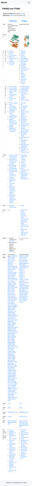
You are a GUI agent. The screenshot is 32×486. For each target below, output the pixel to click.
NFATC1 (10, 336)
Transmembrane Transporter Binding (13, 95)
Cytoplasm (11, 52)
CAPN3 (13, 269)
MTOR (13, 330)
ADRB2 (13, 257)
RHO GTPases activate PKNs (12, 166)
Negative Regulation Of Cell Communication (13, 468)
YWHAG (10, 399)
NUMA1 (13, 341)
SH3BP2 (14, 370)
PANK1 (14, 342)
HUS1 (13, 309)
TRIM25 (9, 387)
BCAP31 (10, 268)
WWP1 (13, 397)
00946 (20, 408)
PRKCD (25, 294)
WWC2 (9, 397)
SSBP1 (13, 379)
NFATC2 (14, 336)
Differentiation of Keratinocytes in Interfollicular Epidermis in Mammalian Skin (25, 176)
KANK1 (13, 312)
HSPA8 (14, 308)
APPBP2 (21, 257)
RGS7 (9, 363)
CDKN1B (14, 278)
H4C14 (9, 303)
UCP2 (9, 393)
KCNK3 (14, 314)
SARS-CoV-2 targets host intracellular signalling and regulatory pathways (12, 198)
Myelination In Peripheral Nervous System (25, 122)
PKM (9, 354)
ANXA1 (14, 260)
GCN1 (9, 302)
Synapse (11, 61)
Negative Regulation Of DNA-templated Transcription (12, 129)
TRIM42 (9, 388)
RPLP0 (9, 367)
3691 (20, 403)
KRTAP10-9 (22, 274)
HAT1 (9, 305)
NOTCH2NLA (22, 291)
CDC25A (15, 272)
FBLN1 (15, 297)
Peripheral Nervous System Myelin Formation (25, 129)
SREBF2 (24, 297)
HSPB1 (9, 309)
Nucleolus (23, 54)
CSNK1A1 (13, 283)
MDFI (26, 287)
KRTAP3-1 (22, 281)
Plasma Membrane (23, 56)
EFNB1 (9, 291)
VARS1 (12, 394)
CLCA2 (24, 259)
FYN (28, 263)
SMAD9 (14, 375)
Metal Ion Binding (25, 100)
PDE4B (13, 345)
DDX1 (9, 287)
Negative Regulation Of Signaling (12, 462)
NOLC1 (9, 341)
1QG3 (20, 421)
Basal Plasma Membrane (24, 62)
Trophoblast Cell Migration (24, 149)
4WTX (24, 425)
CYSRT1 (26, 260)
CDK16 (13, 277)
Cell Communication (24, 105)
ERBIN (24, 263)
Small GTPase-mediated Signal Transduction (13, 109)
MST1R (14, 329)
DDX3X (12, 287)
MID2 (23, 288)
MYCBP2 (10, 332)
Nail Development (25, 137)
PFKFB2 (10, 348)
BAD (14, 266)
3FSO (20, 424)
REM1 (9, 361)
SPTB (15, 378)
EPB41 (9, 294)
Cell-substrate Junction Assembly (24, 444)
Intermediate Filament (24, 430)
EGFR (12, 291)
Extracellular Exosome (12, 63)
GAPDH (13, 300)
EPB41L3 (10, 296)
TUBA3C (14, 390)
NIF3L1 (9, 339)
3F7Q (20, 422)
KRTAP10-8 (22, 272)
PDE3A (13, 344)
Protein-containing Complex (13, 59)
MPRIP (16, 327)
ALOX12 (27, 256)
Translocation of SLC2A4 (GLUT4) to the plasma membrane (13, 162)
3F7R (23, 422)
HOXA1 (24, 265)
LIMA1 (12, 320)
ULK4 (15, 393)
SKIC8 (9, 372)
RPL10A (14, 364)
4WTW (20, 425)
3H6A (23, 424)
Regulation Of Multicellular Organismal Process (12, 457)
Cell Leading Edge (24, 71)
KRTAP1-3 (21, 269)
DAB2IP (9, 286)
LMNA (15, 320)
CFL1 (9, 280)
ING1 (12, 311)
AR (12, 262)
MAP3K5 (10, 324)
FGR (9, 299)
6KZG (15, 422)
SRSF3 (9, 379)
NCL (17, 332)
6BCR (15, 421)
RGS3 (15, 361)
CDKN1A (10, 278)
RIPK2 (12, 363)
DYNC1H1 (10, 290)
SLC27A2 (13, 372)
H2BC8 (12, 302)
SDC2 (23, 296)
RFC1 (12, 361)
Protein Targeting (13, 103)
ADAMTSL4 (22, 256)
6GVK (27, 425)
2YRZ (23, 421)
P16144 (25, 416)
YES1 (20, 300)
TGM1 (20, 299)
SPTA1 (12, 378)
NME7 (12, 339)
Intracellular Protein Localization (12, 113)
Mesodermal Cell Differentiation (25, 145)
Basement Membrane (23, 51)
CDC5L (9, 275)
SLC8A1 (10, 373)
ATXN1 (25, 257)
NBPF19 (24, 290)
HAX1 (12, 305)
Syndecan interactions (23, 166)
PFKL (13, 348)
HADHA (13, 303)
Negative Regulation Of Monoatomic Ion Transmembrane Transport (13, 122)
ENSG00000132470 (24, 412)
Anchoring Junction (23, 82)
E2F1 (14, 290)
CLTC (9, 281)
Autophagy (23, 103)
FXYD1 (9, 300)
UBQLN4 (13, 391)
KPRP (24, 266)
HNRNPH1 (14, 306)
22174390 (11, 241)
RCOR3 (13, 360)
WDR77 (9, 396)
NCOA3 (13, 333)
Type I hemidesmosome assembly (25, 170)
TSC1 (13, 388)
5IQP (12, 421)
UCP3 (12, 393)
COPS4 (12, 281)
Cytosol (11, 54)
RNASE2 (10, 364)
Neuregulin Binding (23, 97)
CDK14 (9, 277)
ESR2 (9, 297)
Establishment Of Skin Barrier (25, 440)
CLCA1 (20, 259)
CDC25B (10, 274)
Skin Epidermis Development (24, 448)
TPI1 (9, 385)
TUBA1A (10, 390)
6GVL (20, 427)
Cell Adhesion (24, 107)
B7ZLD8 (21, 416)
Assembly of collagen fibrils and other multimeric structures (24, 158)
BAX (16, 266)
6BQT (12, 422)
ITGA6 (20, 266)
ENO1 (13, 293)
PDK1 (9, 347)
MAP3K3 (14, 323)
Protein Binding (12, 86)
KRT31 (27, 266)
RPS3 (9, 369)
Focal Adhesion (13, 55)
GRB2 (20, 265)
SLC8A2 (14, 373)
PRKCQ (9, 356)
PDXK (16, 347)
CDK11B (13, 275)
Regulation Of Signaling (12, 433)
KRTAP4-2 (21, 283)
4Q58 (26, 424)
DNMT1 (13, 288)
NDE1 (9, 335)
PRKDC (13, 357)
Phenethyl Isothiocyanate (12, 206)
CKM (16, 280)
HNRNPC (10, 306)
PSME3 (13, 359)
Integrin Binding (24, 89)
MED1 (12, 326)
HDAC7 (15, 305)
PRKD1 (9, 357)
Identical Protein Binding (13, 91)
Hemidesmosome (25, 69)
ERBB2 (21, 263)
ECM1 (23, 262)
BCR (13, 268)
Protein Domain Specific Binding (13, 88)
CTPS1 (14, 284)
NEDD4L (13, 335)
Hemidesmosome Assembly (25, 125)
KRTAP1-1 (25, 268)
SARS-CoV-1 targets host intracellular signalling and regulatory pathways (12, 189)
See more (10, 471)
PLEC (27, 291)
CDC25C (14, 274)
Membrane (11, 57)
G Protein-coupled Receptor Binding (25, 87)
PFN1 (9, 350)
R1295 (22, 205)
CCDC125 (10, 272)
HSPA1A (10, 308)
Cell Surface (24, 64)
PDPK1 (12, 347)
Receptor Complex (23, 76)
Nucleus (11, 51)
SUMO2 (14, 381)
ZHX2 (9, 400)
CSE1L (9, 283)
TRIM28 (14, 387)
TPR (11, 385)
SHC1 (20, 297)
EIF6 (26, 262)
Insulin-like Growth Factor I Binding (24, 94)
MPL (13, 327)
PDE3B (9, 345)
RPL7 (16, 366)
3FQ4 (26, 422)
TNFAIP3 (15, 384)
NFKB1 (13, 338)
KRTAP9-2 (21, 286)
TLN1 (9, 384)
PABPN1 (10, 342)
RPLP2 (13, 367)
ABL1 (16, 256)
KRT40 (20, 268)
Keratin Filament (24, 433)
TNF (12, 384)
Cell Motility (23, 147)
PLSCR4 (21, 293)
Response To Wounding (24, 117)
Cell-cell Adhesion (25, 152)
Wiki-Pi (4, 2)
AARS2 (13, 256)
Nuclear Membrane (23, 73)
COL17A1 (21, 260)
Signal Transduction (12, 105)
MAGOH (10, 323)
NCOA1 (9, 333)
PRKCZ (13, 356)
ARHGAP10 (10, 263)
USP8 (9, 394)
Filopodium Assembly (23, 142)
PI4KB (13, 351)
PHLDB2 (10, 351)
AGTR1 (9, 259)
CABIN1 (10, 269)
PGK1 (12, 350)
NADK (13, 332)
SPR (9, 378)
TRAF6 (14, 385)
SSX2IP (10, 381)
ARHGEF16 (10, 265)
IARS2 (9, 311)
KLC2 (16, 315)
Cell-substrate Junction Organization (24, 452)
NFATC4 (10, 338)
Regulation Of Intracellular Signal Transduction (12, 451)
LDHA (9, 320)
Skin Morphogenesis (24, 139)
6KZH (9, 424)
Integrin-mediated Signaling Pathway (25, 113)
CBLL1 (11, 271)
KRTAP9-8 (22, 287)
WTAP (13, 396)
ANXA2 (9, 262)
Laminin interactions (23, 163)
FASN (12, 297)
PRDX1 (12, 354)
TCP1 (9, 382)
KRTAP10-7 (22, 271)
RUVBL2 (13, 369)
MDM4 (9, 326)
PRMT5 (9, 359)
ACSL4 (9, 257)
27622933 (11, 251)
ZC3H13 (14, 399)
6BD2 (9, 422)
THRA (15, 382)
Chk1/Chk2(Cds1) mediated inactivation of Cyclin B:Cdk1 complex (13, 174)
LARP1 (9, 318)
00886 (9, 408)
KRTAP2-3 (21, 280)
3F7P (26, 421)
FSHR (15, 299)
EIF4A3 (9, 293)
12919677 (22, 13)
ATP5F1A (10, 266)
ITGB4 (24, 20)
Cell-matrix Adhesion (23, 109)
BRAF (16, 268)
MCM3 (13, 324)
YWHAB (24, 300)
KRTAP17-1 (22, 278)
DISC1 (9, 288)
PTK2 (20, 296)
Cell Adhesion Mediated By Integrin (24, 134)
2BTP (9, 421)
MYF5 (20, 290)
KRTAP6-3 (22, 284)
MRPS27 (10, 329)
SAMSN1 (10, 370)
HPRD (11, 15)
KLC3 (9, 317)
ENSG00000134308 (12, 412)
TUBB (9, 391)
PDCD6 (9, 344)
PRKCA (21, 294)
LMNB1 (9, 321)
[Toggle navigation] (28, 2)
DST (20, 262)
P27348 (9, 416)
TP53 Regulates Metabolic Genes (13, 169)
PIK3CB (14, 353)
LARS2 (13, 318)
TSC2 (16, 388)
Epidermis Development (24, 455)
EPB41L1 (13, 294)
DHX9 (16, 287)
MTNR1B (10, 330)
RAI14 (9, 360)
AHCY (12, 259)
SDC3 (26, 296)
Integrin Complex (25, 60)
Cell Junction (24, 67)
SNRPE (9, 376)
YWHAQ (13, 20)
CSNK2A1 (10, 284)
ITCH (15, 311)
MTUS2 (26, 288)
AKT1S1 (10, 260)
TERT (12, 382)
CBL (9, 271)
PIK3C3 (9, 353)
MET (20, 288)
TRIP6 (23, 299)
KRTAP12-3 (22, 275)
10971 (9, 403)
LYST (13, 321)
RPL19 (12, 366)
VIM (27, 299)
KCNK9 (9, 315)
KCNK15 (10, 314)
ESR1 (14, 296)
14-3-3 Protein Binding (12, 99)
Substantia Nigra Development (13, 117)
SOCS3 (13, 376)
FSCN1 (12, 299)
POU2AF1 (26, 293)
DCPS (13, 286)
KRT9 (15, 317)
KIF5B (13, 315)
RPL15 (9, 366)
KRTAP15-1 (22, 277)
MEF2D (9, 327)
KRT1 (12, 317)
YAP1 (16, 397)
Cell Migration (24, 119)
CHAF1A (13, 280)
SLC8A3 (10, 375)
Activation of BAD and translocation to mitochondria (13, 156)
